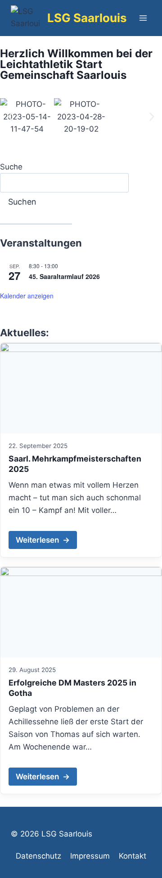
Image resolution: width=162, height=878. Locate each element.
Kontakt (132, 855)
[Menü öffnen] (143, 18)
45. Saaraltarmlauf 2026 (64, 276)
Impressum (90, 855)
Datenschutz (38, 855)
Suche (11, 166)
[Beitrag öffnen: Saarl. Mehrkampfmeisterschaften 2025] (81, 388)
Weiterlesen (43, 539)
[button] (10, 117)
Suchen (22, 201)
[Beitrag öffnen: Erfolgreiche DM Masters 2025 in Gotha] (81, 612)
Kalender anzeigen (27, 295)
